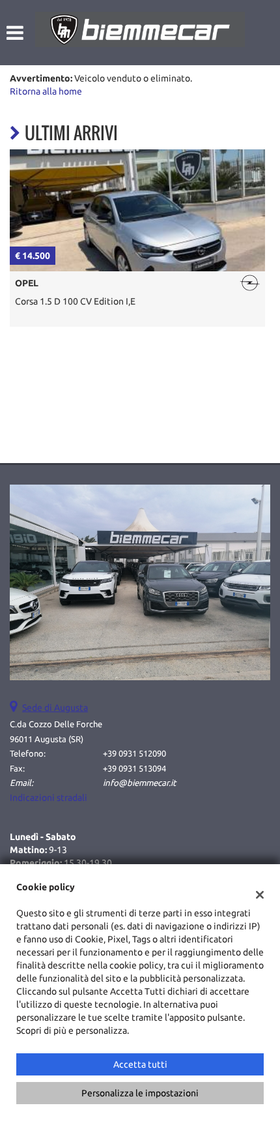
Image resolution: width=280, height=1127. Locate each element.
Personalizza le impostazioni (140, 1093)
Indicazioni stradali (48, 797)
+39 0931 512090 (134, 754)
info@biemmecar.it (139, 783)
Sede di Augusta (55, 707)
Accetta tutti (140, 1064)
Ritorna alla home (46, 91)
